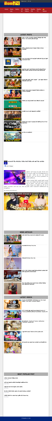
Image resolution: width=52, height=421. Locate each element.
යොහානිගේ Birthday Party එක (29, 245)
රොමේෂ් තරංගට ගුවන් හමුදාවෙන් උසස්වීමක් (31, 111)
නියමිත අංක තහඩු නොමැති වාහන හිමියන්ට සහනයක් (33, 100)
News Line (11, 10)
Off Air (22, 10)
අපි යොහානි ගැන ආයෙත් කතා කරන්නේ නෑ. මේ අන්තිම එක (34, 342)
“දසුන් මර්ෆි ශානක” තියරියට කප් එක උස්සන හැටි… (33, 331)
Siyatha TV (39, 10)
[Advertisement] (26, 22)
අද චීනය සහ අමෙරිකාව (27, 132)
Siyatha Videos (27, 10)
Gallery (17, 9)
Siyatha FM (33, 10)
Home (6, 9)
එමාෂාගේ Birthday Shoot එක (28, 258)
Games (45, 11)
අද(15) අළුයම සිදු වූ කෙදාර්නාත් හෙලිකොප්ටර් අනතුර (33, 235)
